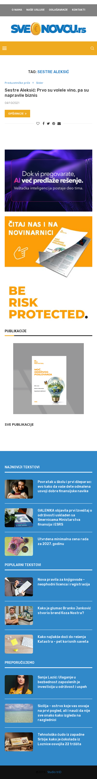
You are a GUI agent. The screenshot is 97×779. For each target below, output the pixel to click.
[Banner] (48, 303)
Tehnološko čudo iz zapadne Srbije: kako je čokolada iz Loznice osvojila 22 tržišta (61, 739)
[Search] (92, 48)
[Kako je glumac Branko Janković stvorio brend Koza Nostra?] (19, 615)
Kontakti (78, 9)
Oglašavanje (58, 9)
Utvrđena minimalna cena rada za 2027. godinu (63, 541)
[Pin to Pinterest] (53, 123)
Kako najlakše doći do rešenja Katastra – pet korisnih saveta (63, 639)
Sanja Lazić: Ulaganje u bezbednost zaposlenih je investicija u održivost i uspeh (62, 682)
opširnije (16, 113)
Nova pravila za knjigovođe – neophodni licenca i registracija (64, 582)
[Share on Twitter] (48, 123)
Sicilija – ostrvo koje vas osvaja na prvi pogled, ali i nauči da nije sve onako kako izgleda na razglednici (64, 713)
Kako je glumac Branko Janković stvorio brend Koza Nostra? (64, 610)
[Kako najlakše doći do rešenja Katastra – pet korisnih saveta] (19, 644)
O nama (17, 9)
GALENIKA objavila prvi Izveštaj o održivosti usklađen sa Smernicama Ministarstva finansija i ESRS (65, 518)
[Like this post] (38, 123)
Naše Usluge (35, 9)
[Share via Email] (59, 123)
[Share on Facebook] (43, 123)
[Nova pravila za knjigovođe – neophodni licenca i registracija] (19, 586)
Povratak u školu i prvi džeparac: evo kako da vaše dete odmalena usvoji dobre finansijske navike (65, 486)
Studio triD (54, 772)
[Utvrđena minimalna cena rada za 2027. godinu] (19, 546)
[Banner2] (48, 181)
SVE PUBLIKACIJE (19, 424)
